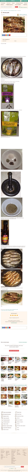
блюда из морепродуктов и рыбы (10, 310)
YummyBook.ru (13, 0)
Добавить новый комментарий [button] (14, 350)
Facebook (4, 35)
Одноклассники (6, 35)
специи (4, 310)
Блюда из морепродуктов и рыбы (14, 309)
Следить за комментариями (23, 342)
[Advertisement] (14, 50)
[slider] (14, 315)
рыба (2, 310)
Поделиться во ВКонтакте (3, 35)
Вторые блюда (7, 309)
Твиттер (8, 35)
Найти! (22, 466)
